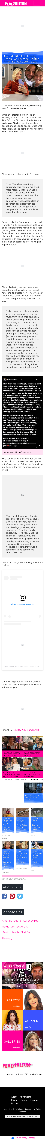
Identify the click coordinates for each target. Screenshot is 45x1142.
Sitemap (34, 1100)
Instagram (8, 926)
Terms (24, 1100)
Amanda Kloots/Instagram (26, 730)
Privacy (15, 1100)
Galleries (37, 1074)
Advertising (25, 1097)
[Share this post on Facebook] (4, 896)
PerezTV (23, 1074)
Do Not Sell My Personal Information (22, 1116)
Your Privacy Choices (25, 1138)
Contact (15, 1103)
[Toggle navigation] (36, 3)
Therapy (7, 938)
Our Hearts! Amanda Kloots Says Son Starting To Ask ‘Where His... (32, 753)
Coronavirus (30, 920)
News (10, 1074)
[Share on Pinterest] (12, 896)
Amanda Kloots (11, 920)
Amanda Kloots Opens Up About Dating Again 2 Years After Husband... (32, 774)
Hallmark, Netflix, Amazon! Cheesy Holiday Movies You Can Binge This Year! (11, 753)
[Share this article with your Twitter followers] (20, 896)
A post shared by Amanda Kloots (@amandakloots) (23, 666)
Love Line (22, 926)
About (14, 1097)
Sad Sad (26, 932)
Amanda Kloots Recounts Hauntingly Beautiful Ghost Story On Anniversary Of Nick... (11, 775)
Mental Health (10, 932)
